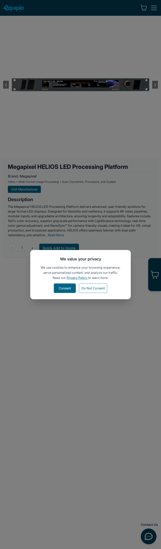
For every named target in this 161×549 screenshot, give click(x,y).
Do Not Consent (93, 288)
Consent (65, 288)
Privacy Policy (77, 278)
